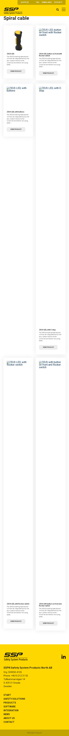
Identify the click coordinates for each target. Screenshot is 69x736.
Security (58, 2)
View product (16, 71)
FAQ (37, 2)
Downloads (47, 2)
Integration (11, 710)
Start (7, 695)
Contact (9, 722)
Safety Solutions (14, 699)
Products (10, 702)
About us (9, 718)
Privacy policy (34, 733)
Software (10, 706)
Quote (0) (25, 2)
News (7, 714)
